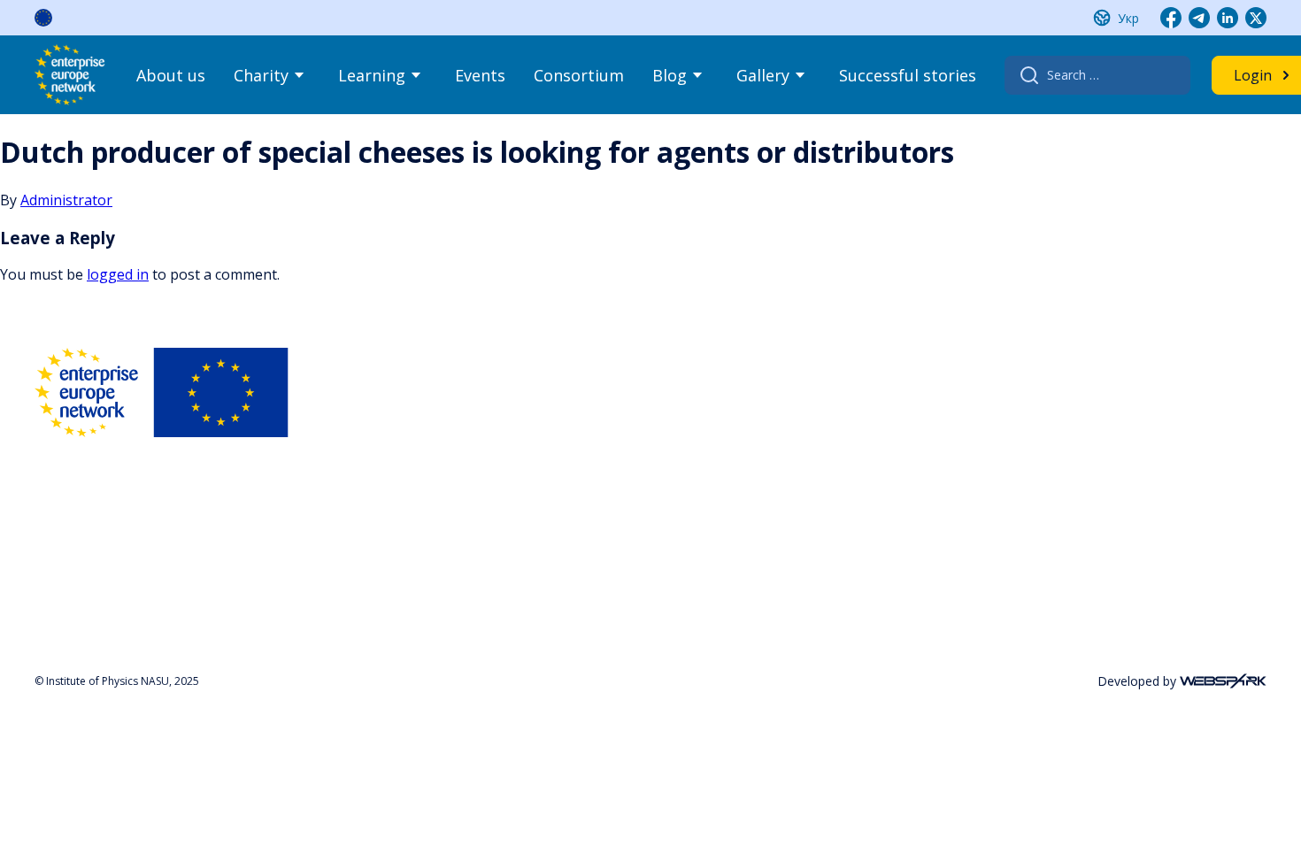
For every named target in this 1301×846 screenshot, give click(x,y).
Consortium (579, 75)
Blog (669, 75)
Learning (371, 75)
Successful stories (907, 75)
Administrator (66, 200)
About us (170, 75)
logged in (118, 274)
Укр (1128, 18)
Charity (261, 75)
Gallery (762, 75)
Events (480, 75)
